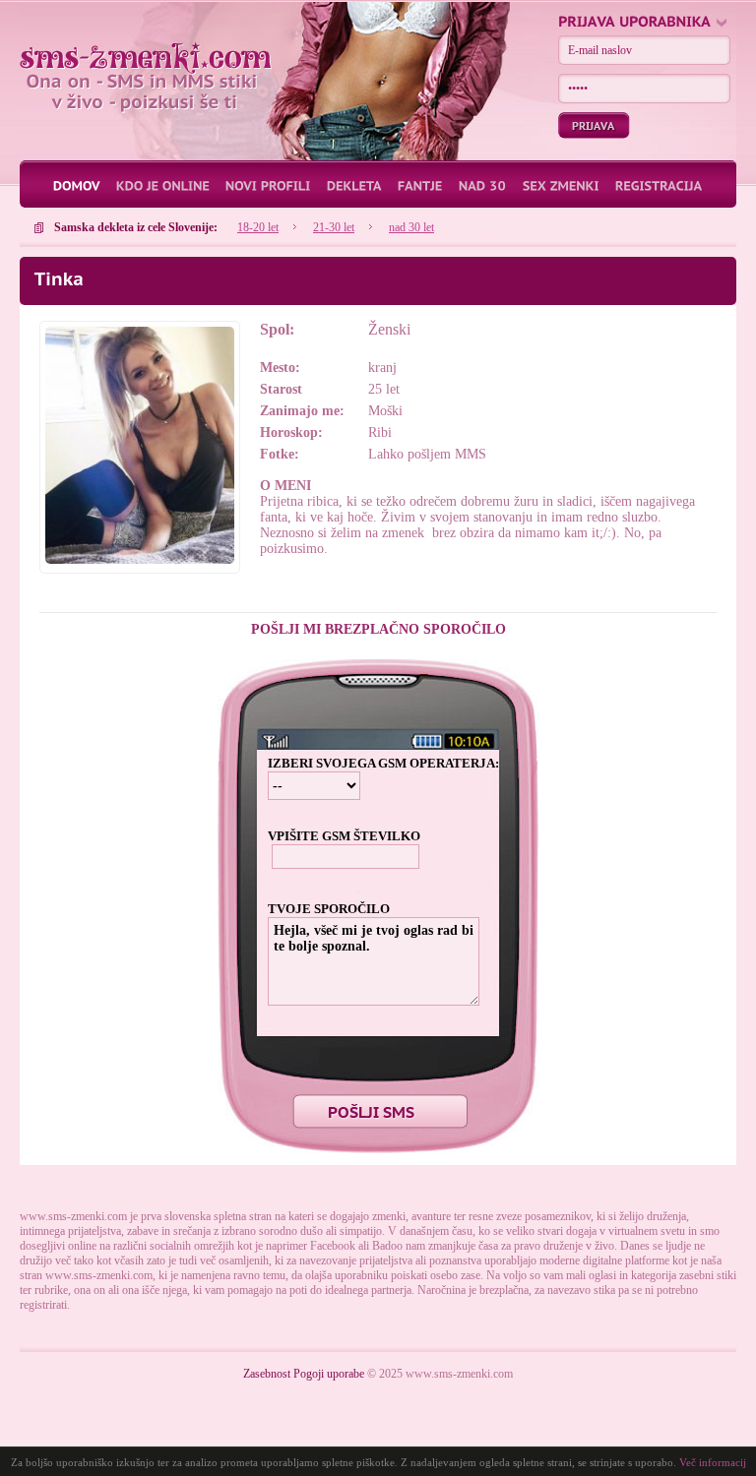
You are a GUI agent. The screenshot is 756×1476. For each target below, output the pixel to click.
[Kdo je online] (170, 184)
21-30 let (333, 227)
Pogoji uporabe (328, 1374)
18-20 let (258, 227)
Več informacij (712, 1462)
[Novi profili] (275, 184)
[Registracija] (659, 184)
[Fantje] (428, 184)
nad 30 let (411, 227)
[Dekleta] (362, 184)
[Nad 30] (490, 184)
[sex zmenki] (568, 184)
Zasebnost (266, 1374)
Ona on (146, 58)
